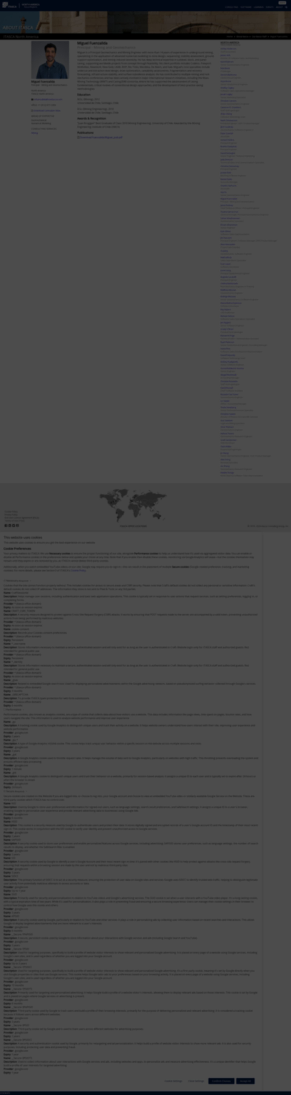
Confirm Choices (221, 1081)
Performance (13, 709)
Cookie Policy (78, 570)
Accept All (245, 1081)
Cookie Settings (173, 1080)
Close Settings (196, 1080)
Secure (15, 791)
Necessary (17, 580)
